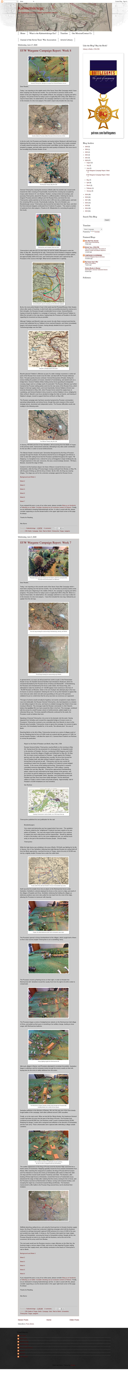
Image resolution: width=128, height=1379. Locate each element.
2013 (86, 211)
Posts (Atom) (30, 1324)
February (89, 188)
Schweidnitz (65, 1311)
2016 (86, 203)
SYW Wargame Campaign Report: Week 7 (45, 542)
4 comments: (48, 528)
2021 (86, 157)
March (89, 185)
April (88, 182)
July (88, 165)
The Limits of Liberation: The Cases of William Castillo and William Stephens (95, 249)
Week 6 (22, 497)
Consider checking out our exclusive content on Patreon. (54, 507)
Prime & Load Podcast (26, 1347)
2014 (86, 208)
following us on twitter (28, 507)
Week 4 (22, 489)
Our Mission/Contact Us (82, 33)
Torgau (62, 531)
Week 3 (22, 485)
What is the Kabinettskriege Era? (42, 33)
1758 (26, 531)
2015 (86, 205)
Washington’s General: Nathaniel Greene (96, 269)
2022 (86, 155)
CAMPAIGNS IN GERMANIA (93, 255)
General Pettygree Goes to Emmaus (95, 257)
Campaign (35, 531)
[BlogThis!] (57, 528)
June (88, 168)
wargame (67, 531)
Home (22, 33)
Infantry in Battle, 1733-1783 (91, 49)
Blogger (73, 1365)
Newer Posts (23, 1320)
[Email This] (55, 528)
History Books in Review (92, 268)
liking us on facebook (69, 505)
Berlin (30, 531)
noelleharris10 (24, 1356)
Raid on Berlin (47, 531)
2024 (86, 149)
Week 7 (22, 501)
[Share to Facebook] (61, 528)
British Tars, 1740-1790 (92, 247)
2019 (86, 194)
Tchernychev (55, 531)
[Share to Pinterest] (63, 528)
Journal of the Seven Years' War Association (38, 39)
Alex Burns (23, 1335)
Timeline (64, 33)
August (89, 162)
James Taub (23, 1338)
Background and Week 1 (28, 477)
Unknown (22, 1350)
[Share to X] (59, 528)
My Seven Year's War (91, 262)
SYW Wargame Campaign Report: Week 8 (45, 50)
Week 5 (22, 493)
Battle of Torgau (33, 1311)
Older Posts (74, 1320)
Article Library (66, 39)
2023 (86, 152)
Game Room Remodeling (92, 242)
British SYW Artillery (90, 263)
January (89, 191)
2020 (86, 160)
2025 (86, 146)
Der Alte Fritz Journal (91, 241)
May (88, 180)
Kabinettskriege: (31, 7)
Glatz (40, 531)
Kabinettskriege (24, 1341)
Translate (97, 232)
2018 (86, 197)
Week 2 (22, 481)
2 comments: (48, 1308)
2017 (86, 200)
